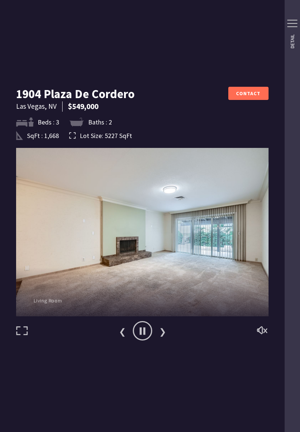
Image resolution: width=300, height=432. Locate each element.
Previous (122, 331)
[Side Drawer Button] (292, 23)
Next (162, 331)
